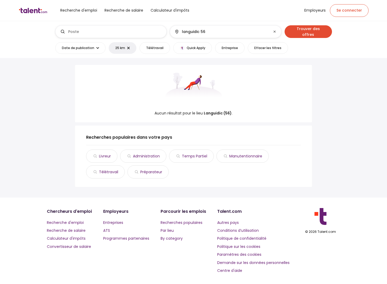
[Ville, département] (221, 32)
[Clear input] (274, 32)
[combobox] (115, 32)
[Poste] (111, 32)
